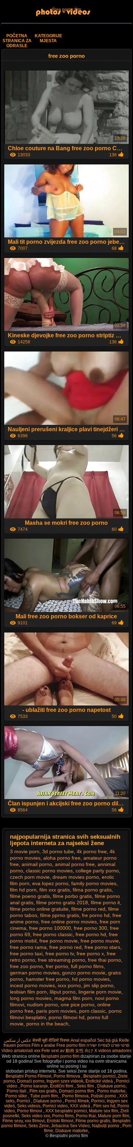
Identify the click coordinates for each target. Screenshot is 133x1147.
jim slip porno (98, 985)
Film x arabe (43, 1045)
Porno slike (16, 1095)
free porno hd (91, 934)
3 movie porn (24, 851)
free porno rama (28, 947)
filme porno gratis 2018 (62, 902)
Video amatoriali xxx (20, 1050)
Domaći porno (30, 1081)
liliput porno (63, 992)
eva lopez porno (50, 883)
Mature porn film (113, 1115)
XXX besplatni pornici (66, 1110)
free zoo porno (26, 966)
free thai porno (104, 960)
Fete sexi (50, 1050)
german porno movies (34, 972)
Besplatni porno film (61, 1056)
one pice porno (77, 1004)
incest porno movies (32, 985)
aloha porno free (62, 858)
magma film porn (73, 998)
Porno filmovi (30, 1110)
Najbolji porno (106, 1125)
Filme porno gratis (93, 1120)
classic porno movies (49, 870)
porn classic (92, 1011)
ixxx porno (69, 985)
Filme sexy (12, 1120)
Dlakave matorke (71, 1130)
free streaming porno (61, 960)
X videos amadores (113, 1050)
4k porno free (92, 851)
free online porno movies (69, 921)
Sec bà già (107, 1040)
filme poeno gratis (30, 896)
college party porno (97, 870)
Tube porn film (44, 1095)
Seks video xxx (35, 1115)
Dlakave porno (111, 1086)
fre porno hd (96, 915)
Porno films (63, 1115)
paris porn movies (56, 1011)
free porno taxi (26, 953)
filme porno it (105, 902)
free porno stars (102, 947)
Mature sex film (103, 1110)
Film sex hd (104, 1105)
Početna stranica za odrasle (17, 40)
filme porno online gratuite (39, 909)
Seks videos (28, 1105)
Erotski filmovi (60, 1120)
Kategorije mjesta (48, 38)
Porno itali (17, 1091)
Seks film (86, 1086)
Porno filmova (67, 1076)
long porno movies (30, 998)
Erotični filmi (62, 1086)
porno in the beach (47, 1024)
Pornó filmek (77, 1100)
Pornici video (55, 1105)
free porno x (90, 953)
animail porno (37, 864)
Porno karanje (34, 1086)
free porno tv (59, 953)
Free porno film (66, 9)
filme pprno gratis (59, 915)
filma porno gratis (92, 890)
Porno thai (86, 1115)
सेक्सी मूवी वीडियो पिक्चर (51, 1040)
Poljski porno (104, 1095)
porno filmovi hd (66, 1017)
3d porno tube (58, 851)
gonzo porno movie (83, 972)
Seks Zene (38, 1125)
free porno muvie (100, 941)
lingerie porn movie (99, 992)
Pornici (24, 1100)
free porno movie (58, 941)
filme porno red (88, 909)
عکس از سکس (17, 1040)
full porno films (87, 966)
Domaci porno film (77, 1091)
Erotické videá (99, 1081)
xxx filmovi (35, 1120)
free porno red (65, 947)
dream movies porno (75, 877)
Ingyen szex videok (64, 1081)
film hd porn (23, 890)
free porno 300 (90, 928)
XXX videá (80, 1105)
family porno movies (93, 883)
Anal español (83, 1040)
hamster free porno (47, 979)
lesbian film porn (28, 992)
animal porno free (75, 864)
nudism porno (42, 1004)
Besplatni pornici (99, 1076)
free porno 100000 (50, 928)
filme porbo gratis (72, 896)
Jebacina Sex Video (70, 1125)
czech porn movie (30, 877)
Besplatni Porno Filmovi (28, 1076)
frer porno (57, 966)
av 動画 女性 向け (76, 1050)
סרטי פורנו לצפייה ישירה (108, 1045)
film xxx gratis (54, 890)
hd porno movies (91, 979)
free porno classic (53, 934)
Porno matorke (111, 1091)
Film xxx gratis (43, 1091)
